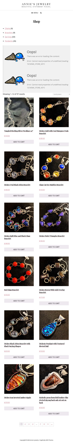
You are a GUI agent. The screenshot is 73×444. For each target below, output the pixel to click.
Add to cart (19, 142)
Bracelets (9, 32)
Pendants (9, 41)
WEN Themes (49, 440)
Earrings (8, 37)
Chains (8, 28)
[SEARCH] (40, 12)
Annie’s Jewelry (36, 4)
